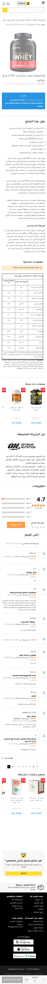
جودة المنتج (38, 903)
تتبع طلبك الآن (17, 900)
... (16, 767)
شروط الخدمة (33, 969)
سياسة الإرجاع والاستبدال (17, 907)
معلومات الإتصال (16, 922)
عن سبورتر (39, 900)
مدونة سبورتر (38, 928)
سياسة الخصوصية (16, 969)
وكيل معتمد (38, 906)
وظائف (40, 909)
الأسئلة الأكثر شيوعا (35, 925)
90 (12, 767)
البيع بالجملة (38, 912)
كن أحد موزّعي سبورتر (35, 931)
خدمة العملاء (38, 922)
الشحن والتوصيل (16, 903)
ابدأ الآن (24, 873)
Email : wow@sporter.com (15, 926)
